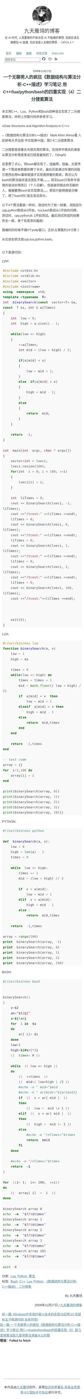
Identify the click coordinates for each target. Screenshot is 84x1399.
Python (22, 1276)
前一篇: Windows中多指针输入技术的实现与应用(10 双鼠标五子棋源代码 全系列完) (41, 1317)
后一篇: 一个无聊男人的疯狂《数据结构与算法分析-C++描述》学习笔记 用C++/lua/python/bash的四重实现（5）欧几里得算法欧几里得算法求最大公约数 (40, 1330)
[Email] (50, 59)
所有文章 (41, 53)
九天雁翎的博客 (71, 1305)
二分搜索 (25, 1286)
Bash (15, 1281)
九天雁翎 (23, 1387)
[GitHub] (43, 59)
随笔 (29, 53)
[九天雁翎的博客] (42, 15)
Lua (14, 1276)
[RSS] (56, 59)
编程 (18, 53)
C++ (22, 1281)
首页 (8, 53)
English (58, 53)
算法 (32, 1276)
